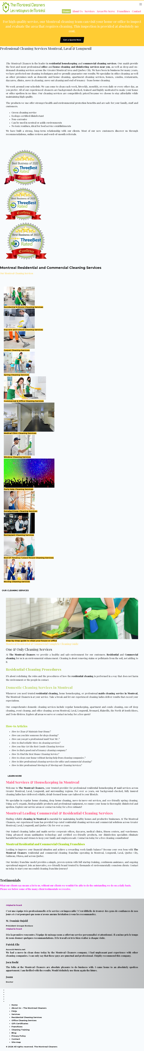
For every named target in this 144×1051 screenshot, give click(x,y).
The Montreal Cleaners (18, 696)
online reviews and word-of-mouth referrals (51, 134)
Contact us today (86, 837)
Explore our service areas (28, 806)
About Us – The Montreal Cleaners (29, 1008)
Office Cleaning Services (24, 1020)
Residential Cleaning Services (27, 1017)
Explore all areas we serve (39, 714)
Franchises (17, 1026)
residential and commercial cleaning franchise (53, 852)
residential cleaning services (80, 822)
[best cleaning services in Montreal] (72, 167)
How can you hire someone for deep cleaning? (35, 735)
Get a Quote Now (72, 40)
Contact (16, 1039)
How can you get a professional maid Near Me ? (35, 738)
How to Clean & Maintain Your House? (31, 731)
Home (15, 1005)
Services (16, 1014)
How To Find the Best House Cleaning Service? (35, 754)
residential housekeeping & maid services (109, 787)
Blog (14, 1033)
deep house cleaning (60, 800)
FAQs (14, 1011)
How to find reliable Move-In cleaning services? (36, 742)
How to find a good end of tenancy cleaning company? (39, 750)
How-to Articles (16, 726)
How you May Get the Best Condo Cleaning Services (38, 746)
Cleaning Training (21, 1030)
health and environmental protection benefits (70, 102)
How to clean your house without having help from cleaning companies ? (48, 757)
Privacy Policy (19, 1036)
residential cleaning (82, 676)
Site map (16, 1042)
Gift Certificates (20, 1023)
